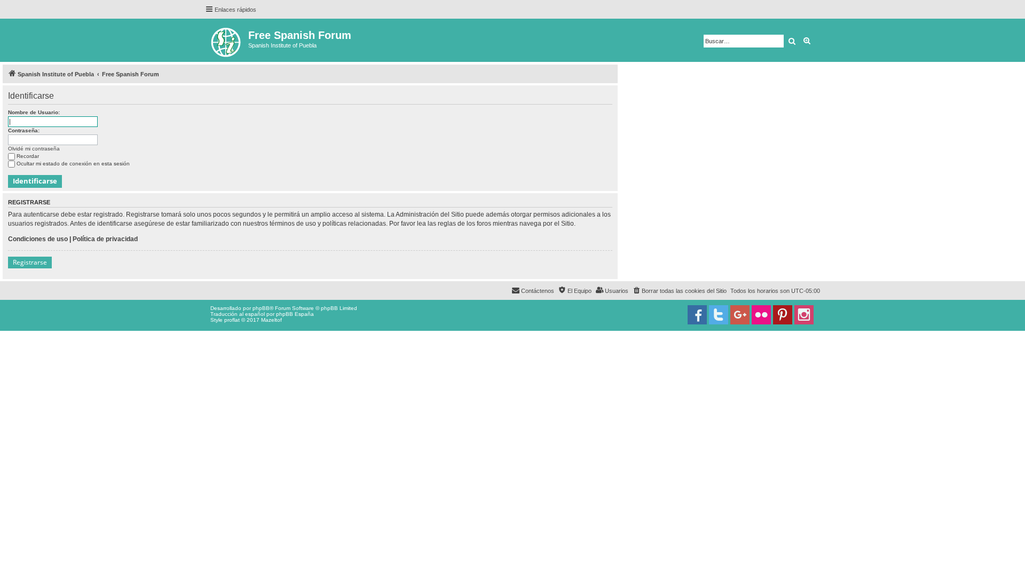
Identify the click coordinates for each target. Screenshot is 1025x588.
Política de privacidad (105, 239)
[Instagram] (804, 314)
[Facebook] (697, 314)
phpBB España (295, 314)
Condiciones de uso (38, 239)
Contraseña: (24, 130)
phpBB (261, 308)
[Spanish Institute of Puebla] (226, 40)
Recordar (28, 156)
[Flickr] (761, 314)
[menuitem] (679, 290)
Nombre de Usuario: (34, 112)
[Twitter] (718, 314)
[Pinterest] (782, 314)
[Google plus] (740, 314)
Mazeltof (271, 320)
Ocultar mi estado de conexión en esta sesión (73, 163)
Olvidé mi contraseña (34, 149)
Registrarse (30, 262)
